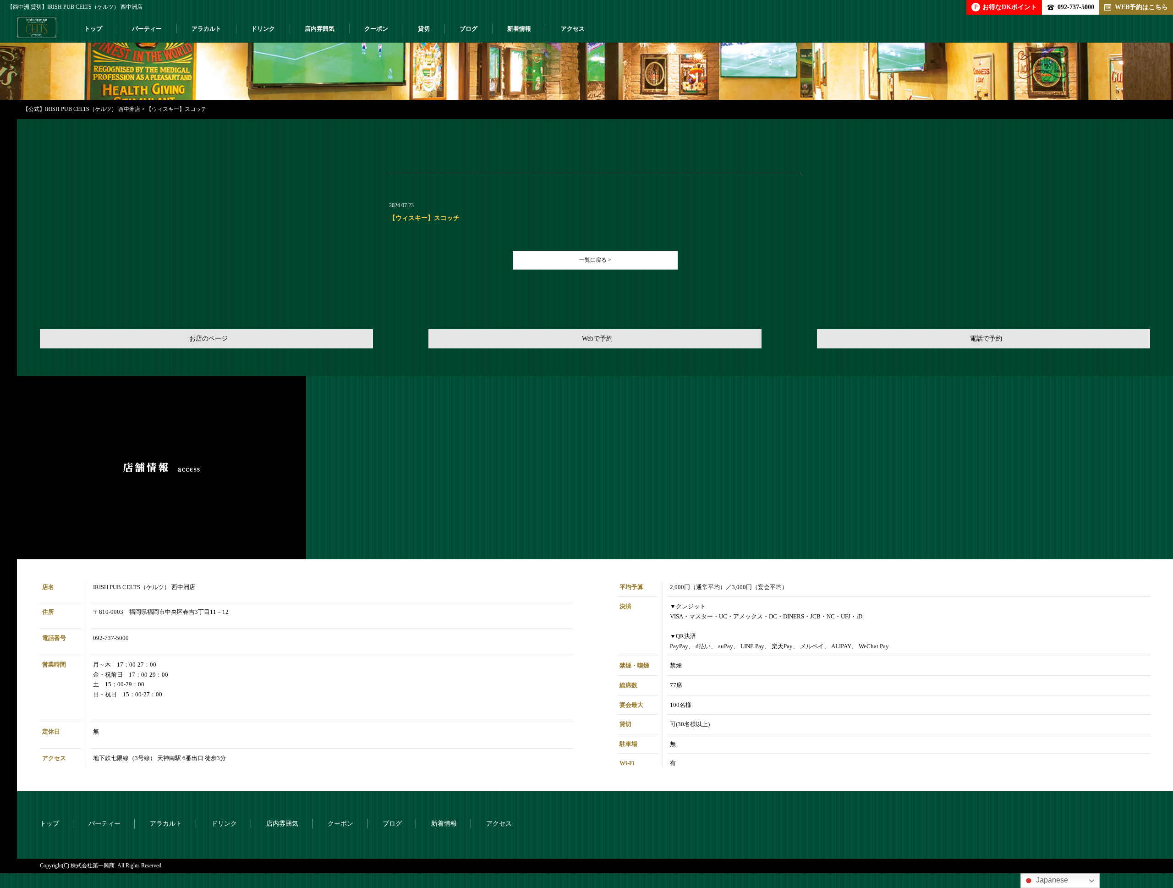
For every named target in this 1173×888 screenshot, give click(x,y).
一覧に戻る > (595, 260)
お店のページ (208, 338)
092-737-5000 (1076, 7)
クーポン (376, 28)
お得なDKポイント (1005, 7)
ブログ (468, 28)
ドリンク (263, 28)
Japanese (1051, 880)
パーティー (147, 28)
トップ (93, 28)
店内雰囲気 (319, 28)
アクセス (573, 28)
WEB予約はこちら (1141, 7)
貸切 (424, 28)
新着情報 (519, 28)
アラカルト (206, 28)
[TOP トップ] (36, 31)
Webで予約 (597, 338)
